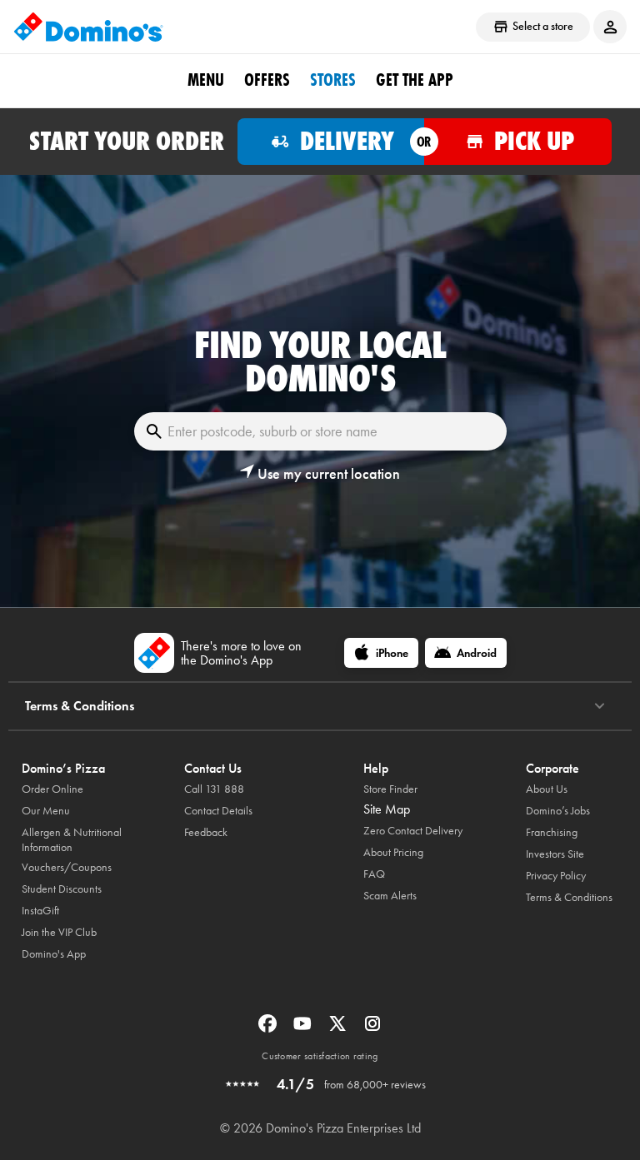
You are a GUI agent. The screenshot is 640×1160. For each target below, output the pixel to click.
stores (333, 80)
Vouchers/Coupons (67, 867)
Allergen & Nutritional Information (72, 839)
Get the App (414, 80)
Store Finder (390, 789)
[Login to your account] (610, 26)
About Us (547, 789)
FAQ (374, 874)
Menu (206, 80)
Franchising (552, 832)
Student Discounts (62, 889)
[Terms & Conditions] (599, 706)
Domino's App (54, 954)
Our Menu (46, 811)
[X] (339, 1029)
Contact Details (218, 811)
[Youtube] (304, 1029)
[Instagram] (372, 1029)
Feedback (206, 832)
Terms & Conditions (569, 897)
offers (267, 80)
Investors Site (555, 854)
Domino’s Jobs (558, 811)
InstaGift (40, 911)
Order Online (52, 789)
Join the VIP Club (59, 932)
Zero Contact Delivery (412, 831)
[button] (320, 474)
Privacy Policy (556, 876)
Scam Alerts (390, 896)
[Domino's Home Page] (88, 27)
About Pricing (393, 852)
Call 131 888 (214, 789)
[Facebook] (269, 1029)
